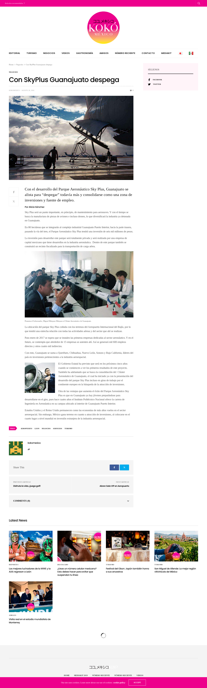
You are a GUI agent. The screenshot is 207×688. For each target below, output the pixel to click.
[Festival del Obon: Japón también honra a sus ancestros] (128, 546)
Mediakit (166, 53)
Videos (66, 53)
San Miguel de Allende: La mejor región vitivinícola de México (175, 570)
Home (67, 675)
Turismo (32, 53)
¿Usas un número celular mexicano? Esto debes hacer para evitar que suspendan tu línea (77, 572)
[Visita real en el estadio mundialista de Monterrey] (31, 596)
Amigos (104, 53)
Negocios (49, 53)
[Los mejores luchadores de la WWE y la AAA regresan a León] (31, 546)
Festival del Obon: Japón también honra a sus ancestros (127, 570)
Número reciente (125, 53)
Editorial (14, 53)
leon (37, 428)
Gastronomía (84, 53)
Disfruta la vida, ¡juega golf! (27, 486)
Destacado (62, 565)
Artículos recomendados (14, 3)
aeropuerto (26, 428)
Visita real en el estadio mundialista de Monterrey (30, 621)
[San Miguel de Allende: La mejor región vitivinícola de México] (176, 546)
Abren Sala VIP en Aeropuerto (114, 486)
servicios (57, 428)
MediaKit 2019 (81, 675)
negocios (46, 428)
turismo (68, 428)
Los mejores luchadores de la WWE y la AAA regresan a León (30, 570)
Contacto (148, 53)
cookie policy (119, 682)
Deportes (13, 565)
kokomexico (14, 90)
